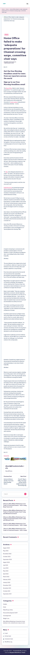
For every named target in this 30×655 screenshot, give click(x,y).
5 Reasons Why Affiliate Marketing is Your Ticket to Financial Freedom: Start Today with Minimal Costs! (14, 518)
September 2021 (7, 594)
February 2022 (7, 579)
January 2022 (6, 582)
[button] (15, 239)
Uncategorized (7, 615)
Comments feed (9, 639)
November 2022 (7, 553)
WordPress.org (8, 641)
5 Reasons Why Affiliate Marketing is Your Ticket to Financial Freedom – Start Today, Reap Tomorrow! (15, 505)
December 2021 (7, 585)
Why (7, 171)
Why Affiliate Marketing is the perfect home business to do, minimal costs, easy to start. (14, 622)
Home (6, 34)
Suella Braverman (8, 187)
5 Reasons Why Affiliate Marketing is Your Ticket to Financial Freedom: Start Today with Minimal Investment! (14, 512)
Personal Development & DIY (10, 612)
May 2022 (5, 571)
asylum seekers (14, 102)
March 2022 (6, 576)
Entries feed (8, 636)
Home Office (9, 88)
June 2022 (5, 568)
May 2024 (5, 550)
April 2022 (5, 573)
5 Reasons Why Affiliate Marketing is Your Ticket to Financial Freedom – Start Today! (15, 524)
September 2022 (7, 559)
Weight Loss (6, 618)
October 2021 (6, 591)
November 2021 (7, 588)
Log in (6, 633)
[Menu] (27, 3)
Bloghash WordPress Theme (17, 652)
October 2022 (6, 556)
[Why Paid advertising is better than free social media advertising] (15, 459)
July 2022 (5, 565)
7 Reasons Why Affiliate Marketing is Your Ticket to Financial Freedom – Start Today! (15, 529)
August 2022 (6, 562)
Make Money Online (8, 610)
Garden (5, 604)
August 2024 (6, 548)
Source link (6, 455)
